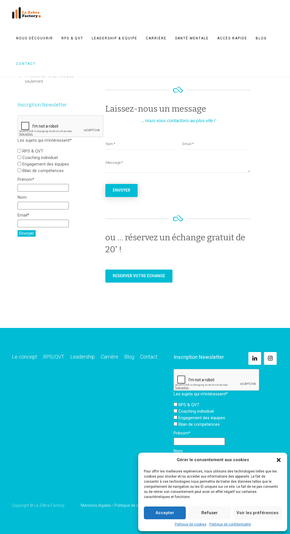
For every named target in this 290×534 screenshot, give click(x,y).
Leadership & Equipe (114, 38)
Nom (22, 197)
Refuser (209, 512)
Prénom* (26, 179)
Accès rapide (232, 38)
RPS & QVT (72, 38)
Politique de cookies (190, 524)
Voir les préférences (257, 512)
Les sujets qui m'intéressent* (45, 140)
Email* (23, 215)
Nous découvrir (34, 38)
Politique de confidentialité (230, 524)
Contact (26, 64)
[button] (279, 460)
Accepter (164, 512)
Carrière (156, 38)
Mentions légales (96, 505)
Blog (261, 38)
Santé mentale (192, 38)
